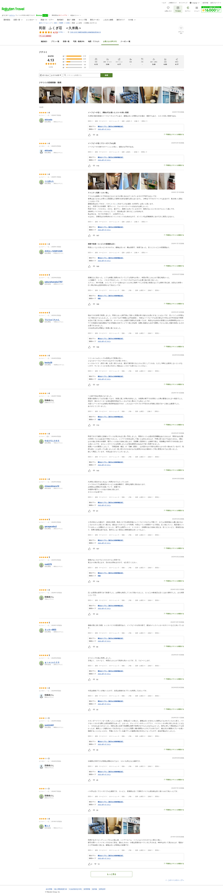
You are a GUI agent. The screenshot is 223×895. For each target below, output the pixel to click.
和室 (99, 298)
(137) (110, 41)
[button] (50, 95)
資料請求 (102, 889)
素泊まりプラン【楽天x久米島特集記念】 (111, 126)
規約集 (94, 889)
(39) (78, 41)
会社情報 (49, 889)
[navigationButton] (180, 94)
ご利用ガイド (172, 3)
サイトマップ (183, 3)
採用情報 (87, 889)
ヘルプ (164, 3)
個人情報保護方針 (60, 889)
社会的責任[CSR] (75, 889)
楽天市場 (205, 3)
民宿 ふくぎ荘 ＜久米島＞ (60, 28)
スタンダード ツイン (104, 129)
